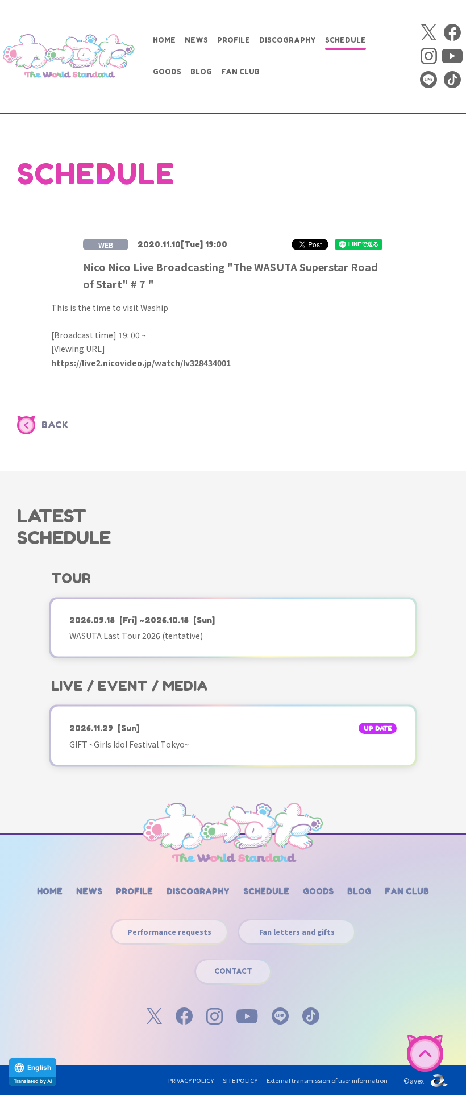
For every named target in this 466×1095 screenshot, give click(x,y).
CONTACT (233, 971)
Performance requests (169, 931)
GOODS (167, 72)
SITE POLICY (240, 1080)
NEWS (196, 40)
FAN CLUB (240, 72)
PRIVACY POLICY (191, 1080)
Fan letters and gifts (297, 931)
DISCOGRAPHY (287, 40)
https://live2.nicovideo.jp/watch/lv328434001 (141, 362)
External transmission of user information (327, 1080)
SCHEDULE (345, 40)
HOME (164, 40)
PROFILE (233, 40)
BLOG (201, 72)
